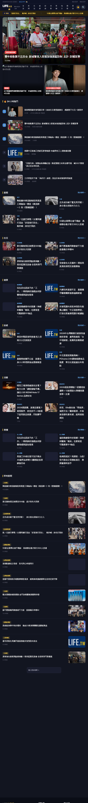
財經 (45, 7)
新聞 (29, 7)
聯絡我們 (82, 2)
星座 (73, 7)
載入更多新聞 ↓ (33, 670)
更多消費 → (81, 377)
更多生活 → (81, 238)
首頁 (23, 7)
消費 (51, 7)
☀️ (78, 7)
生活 (34, 7)
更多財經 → (81, 325)
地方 (62, 7)
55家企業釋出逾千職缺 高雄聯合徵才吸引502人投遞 (43, 13)
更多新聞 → (81, 192)
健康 (40, 7)
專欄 (56, 7)
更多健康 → (81, 280)
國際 (67, 7)
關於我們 (75, 2)
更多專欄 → (81, 430)
